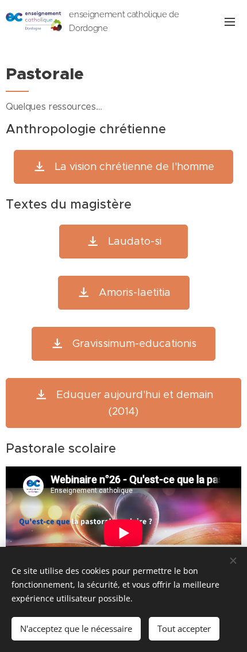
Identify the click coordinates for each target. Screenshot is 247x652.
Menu (229, 21)
